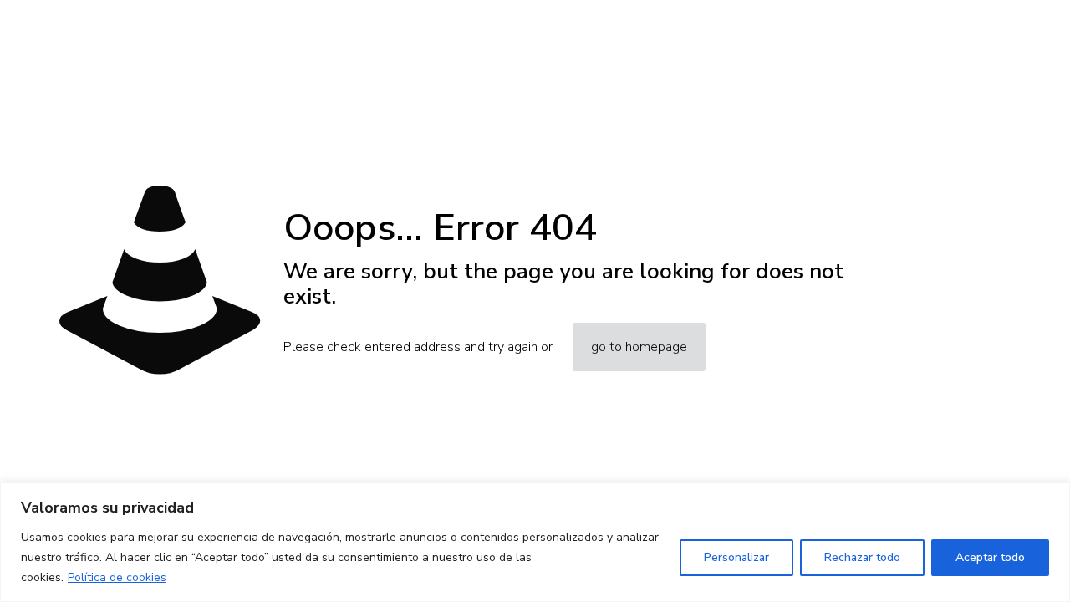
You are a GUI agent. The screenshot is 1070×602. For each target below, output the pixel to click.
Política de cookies (117, 577)
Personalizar (736, 557)
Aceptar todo (990, 557)
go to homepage (639, 347)
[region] (535, 542)
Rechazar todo (862, 557)
